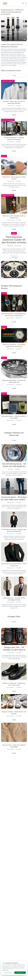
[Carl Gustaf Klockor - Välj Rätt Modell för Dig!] (14, 29)
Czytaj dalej (14, 257)
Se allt (14, 75)
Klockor (6, 29)
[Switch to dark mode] (23, 3)
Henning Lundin (6, 36)
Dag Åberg (10, 469)
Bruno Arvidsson (11, 220)
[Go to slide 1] (22, 39)
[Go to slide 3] (24, 39)
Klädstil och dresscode (7, 195)
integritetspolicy (5, 970)
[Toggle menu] (25, 3)
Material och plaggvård (8, 81)
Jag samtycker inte (8, 972)
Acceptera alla (20, 972)
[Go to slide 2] (23, 39)
